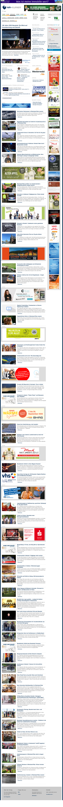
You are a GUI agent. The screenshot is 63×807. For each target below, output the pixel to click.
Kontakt (41, 20)
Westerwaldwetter (53, 45)
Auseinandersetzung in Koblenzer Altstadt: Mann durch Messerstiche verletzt (30, 144)
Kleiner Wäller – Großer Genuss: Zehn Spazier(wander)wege (7, 77)
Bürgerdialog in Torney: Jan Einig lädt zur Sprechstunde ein (31, 545)
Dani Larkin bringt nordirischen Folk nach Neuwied (29, 611)
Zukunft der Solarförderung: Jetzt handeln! (27, 424)
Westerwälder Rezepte (37, 102)
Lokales (4, 17)
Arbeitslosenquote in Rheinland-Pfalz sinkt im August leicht (30, 754)
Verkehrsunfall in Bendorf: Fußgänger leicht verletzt (30, 555)
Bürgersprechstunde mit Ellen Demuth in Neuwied (29, 654)
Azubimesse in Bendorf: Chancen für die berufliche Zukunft (29, 664)
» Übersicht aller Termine (7, 98)
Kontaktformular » (49, 794)
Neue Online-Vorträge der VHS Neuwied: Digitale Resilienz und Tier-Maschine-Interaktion (31, 474)
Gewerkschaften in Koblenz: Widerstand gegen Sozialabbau (28, 566)
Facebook (36, 14)
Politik (7, 14)
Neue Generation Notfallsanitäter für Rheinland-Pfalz (30, 685)
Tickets (49, 17)
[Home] (2, 11)
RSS (19, 792)
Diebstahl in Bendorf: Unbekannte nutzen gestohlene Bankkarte (30, 224)
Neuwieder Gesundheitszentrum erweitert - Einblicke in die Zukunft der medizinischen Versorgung (31, 721)
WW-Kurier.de (35, 17)
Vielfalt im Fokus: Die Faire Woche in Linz (27, 732)
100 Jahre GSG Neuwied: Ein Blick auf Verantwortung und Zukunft (14, 26)
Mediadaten (42, 15)
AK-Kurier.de (35, 16)
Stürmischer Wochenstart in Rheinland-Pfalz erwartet (30, 111)
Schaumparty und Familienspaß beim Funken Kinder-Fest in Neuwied (31, 345)
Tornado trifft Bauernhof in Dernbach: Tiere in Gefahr (30, 384)
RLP (25, 14)
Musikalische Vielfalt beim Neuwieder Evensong (28, 643)
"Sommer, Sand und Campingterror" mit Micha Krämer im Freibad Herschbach (24, 71)
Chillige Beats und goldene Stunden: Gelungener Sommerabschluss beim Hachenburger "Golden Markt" (30, 696)
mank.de (51, 49)
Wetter (25, 17)
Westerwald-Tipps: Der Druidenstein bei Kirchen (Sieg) (7, 71)
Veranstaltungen (10, 17)
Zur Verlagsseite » (7, 796)
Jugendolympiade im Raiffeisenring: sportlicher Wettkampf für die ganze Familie (31, 504)
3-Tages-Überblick (53, 43)
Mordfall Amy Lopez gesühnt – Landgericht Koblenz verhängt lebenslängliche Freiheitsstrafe (23, 78)
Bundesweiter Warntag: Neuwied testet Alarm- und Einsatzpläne (38, 50)
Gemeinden (21, 17)
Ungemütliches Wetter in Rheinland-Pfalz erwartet (29, 316)
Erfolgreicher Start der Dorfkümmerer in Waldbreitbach (30, 633)
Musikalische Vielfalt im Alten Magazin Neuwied (28, 464)
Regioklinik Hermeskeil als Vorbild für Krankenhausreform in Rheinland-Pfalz (31, 122)
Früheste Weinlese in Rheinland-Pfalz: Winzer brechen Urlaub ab (30, 765)
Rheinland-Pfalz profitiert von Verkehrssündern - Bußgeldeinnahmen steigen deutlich (29, 184)
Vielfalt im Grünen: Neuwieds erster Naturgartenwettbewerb (26, 516)
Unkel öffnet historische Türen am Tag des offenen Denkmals (29, 235)
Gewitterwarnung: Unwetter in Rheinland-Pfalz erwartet (30, 775)
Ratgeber (17, 17)
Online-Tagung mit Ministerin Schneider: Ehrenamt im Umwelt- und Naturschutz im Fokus (30, 589)
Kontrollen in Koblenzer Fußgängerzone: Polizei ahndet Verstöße (30, 194)
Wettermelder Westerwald (55, 47)
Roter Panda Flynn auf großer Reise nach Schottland (30, 675)
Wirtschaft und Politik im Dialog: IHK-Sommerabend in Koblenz (30, 576)
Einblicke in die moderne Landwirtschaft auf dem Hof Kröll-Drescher (30, 435)
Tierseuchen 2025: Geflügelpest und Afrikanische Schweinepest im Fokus (29, 264)
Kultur (22, 14)
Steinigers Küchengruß (37, 104)
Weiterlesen (16, 55)
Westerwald (5, 20)
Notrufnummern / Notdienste (38, 80)
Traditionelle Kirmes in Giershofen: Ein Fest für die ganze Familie (31, 133)
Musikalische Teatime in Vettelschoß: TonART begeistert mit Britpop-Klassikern (31, 744)
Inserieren (42, 14)
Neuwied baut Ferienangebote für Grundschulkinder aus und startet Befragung (30, 622)
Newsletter (35, 18)
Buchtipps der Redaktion (37, 103)
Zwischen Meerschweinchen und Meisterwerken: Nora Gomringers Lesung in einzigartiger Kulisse (30, 155)
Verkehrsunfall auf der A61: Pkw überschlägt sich (29, 355)
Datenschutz (42, 17)
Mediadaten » (34, 795)
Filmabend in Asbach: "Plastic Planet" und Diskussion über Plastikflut (30, 395)
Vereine (18, 14)
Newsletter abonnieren (37, 81)
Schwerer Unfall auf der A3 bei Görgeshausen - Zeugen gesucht (38, 57)
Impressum (42, 18)
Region (3, 14)
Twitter (19, 794)
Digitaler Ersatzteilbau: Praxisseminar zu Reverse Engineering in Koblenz (29, 306)
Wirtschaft (12, 14)
